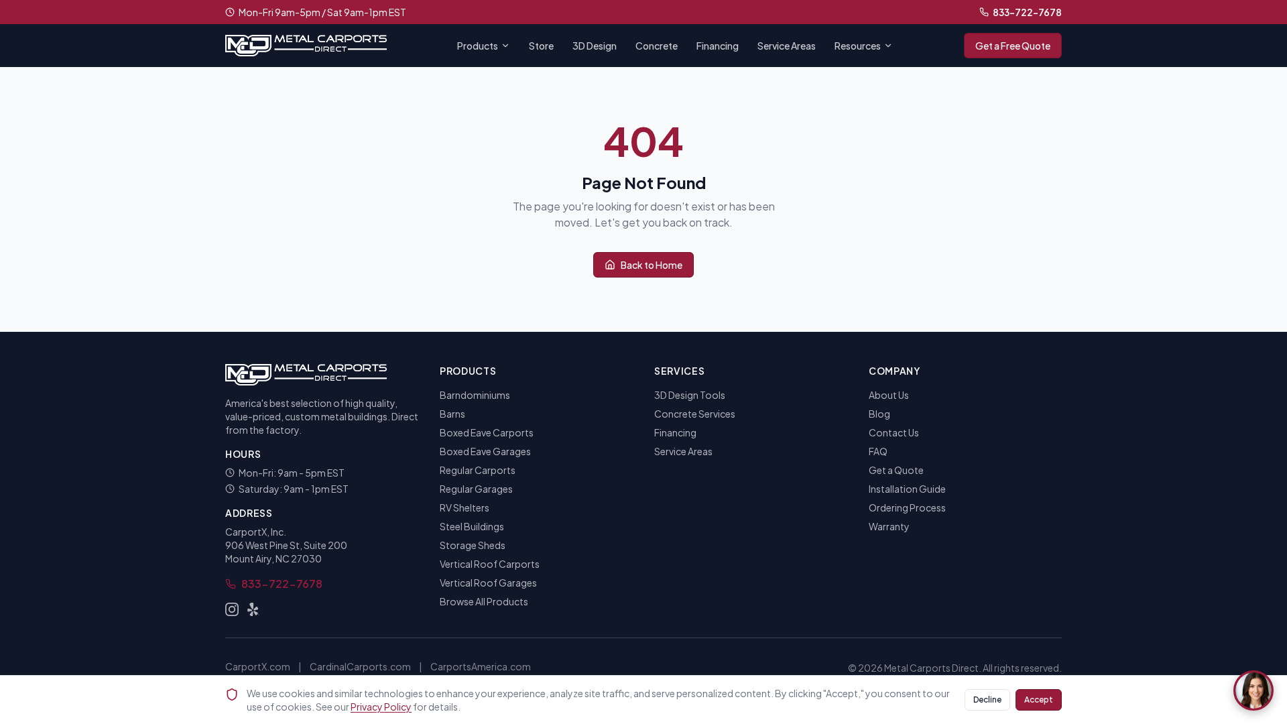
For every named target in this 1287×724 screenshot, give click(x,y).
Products (477, 46)
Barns (452, 414)
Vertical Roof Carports (490, 564)
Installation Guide (907, 489)
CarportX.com (257, 666)
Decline (987, 700)
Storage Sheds (472, 545)
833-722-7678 (1027, 12)
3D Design (594, 46)
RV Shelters (464, 507)
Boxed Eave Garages (485, 451)
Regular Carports (477, 470)
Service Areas (786, 46)
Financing (717, 46)
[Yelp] (253, 609)
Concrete (656, 46)
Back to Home (651, 265)
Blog (879, 414)
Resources (858, 46)
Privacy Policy (381, 707)
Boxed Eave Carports (487, 432)
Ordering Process (907, 507)
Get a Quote (896, 470)
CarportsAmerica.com (480, 666)
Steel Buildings (472, 526)
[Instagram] (232, 609)
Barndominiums (475, 395)
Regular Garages (476, 489)
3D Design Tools (689, 395)
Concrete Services (694, 414)
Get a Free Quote (1012, 46)
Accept (1038, 700)
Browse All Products (484, 601)
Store (541, 46)
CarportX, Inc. (255, 532)
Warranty (889, 526)
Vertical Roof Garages (488, 583)
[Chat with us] (1253, 690)
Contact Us (894, 432)
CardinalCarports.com (360, 666)
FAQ (878, 451)
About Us (889, 395)
